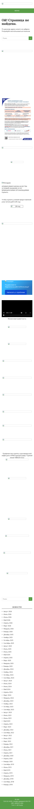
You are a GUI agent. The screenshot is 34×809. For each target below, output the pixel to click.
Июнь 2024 (7, 686)
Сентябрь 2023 (9, 710)
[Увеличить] (30, 52)
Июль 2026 (7, 614)
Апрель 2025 (8, 658)
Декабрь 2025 (8, 635)
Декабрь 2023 (8, 701)
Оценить (5, 192)
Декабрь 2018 (8, 779)
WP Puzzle (20, 805)
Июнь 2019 (7, 767)
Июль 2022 (7, 738)
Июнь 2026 (7, 617)
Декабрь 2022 (8, 730)
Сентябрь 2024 (9, 678)
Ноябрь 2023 (8, 704)
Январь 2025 (8, 666)
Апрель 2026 (8, 623)
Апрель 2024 (8, 692)
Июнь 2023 (7, 718)
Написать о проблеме (16, 292)
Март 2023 (7, 727)
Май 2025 (7, 655)
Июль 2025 (7, 649)
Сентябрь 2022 (9, 733)
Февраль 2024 (9, 698)
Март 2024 (7, 695)
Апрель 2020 (8, 759)
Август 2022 (8, 735)
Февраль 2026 (9, 629)
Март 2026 (7, 626)
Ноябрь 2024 (8, 672)
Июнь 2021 (7, 750)
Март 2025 (7, 660)
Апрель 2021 (8, 753)
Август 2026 (8, 611)
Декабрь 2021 (8, 747)
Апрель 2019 (8, 773)
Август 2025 (8, 646)
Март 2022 (7, 741)
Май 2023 (7, 721)
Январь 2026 (8, 632)
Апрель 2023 (8, 724)
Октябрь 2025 (8, 640)
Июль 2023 (7, 715)
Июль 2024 (7, 684)
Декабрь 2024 (8, 669)
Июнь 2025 (7, 652)
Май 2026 (7, 620)
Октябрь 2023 (8, 707)
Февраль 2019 (9, 776)
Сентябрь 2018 (9, 782)
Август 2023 (8, 712)
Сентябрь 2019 (9, 764)
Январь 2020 (8, 761)
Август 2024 (8, 681)
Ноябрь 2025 (8, 637)
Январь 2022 (8, 744)
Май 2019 (7, 770)
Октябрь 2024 (8, 675)
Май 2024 (7, 689)
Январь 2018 (8, 785)
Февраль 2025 (9, 663)
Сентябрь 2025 (9, 643)
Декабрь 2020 (8, 756)
